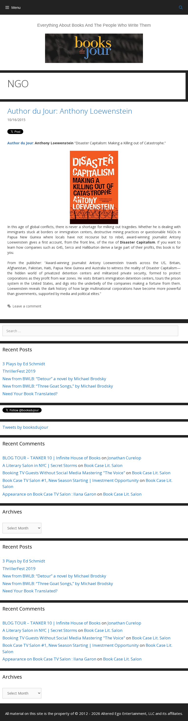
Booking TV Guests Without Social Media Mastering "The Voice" (63, 473)
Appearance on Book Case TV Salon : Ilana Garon (49, 494)
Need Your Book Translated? (30, 393)
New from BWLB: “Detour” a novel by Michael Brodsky (54, 378)
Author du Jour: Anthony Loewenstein (69, 111)
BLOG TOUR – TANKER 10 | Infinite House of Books (51, 458)
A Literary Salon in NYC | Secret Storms (39, 465)
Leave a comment (26, 306)
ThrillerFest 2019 (18, 371)
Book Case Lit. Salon (103, 465)
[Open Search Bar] (181, 7)
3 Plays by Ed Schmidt (23, 364)
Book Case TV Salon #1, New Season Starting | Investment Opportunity (70, 480)
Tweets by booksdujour (25, 427)
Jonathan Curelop (124, 458)
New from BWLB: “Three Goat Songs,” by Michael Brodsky (57, 386)
